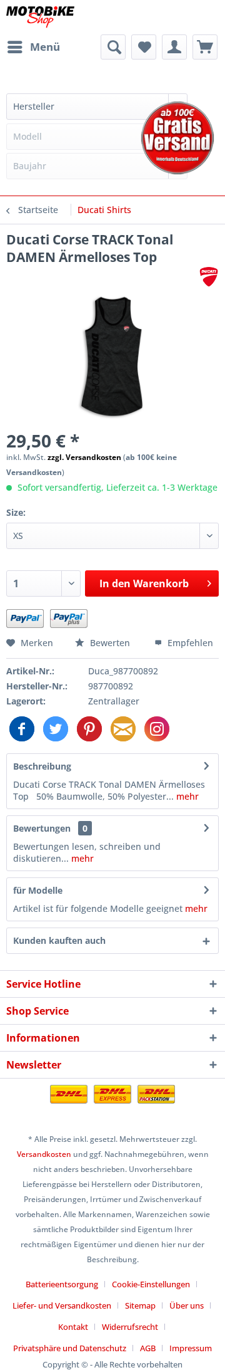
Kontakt (73, 1326)
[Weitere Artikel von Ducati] (209, 277)
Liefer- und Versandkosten (61, 1305)
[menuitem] (33, 47)
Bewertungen (42, 828)
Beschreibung (42, 766)
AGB (148, 1348)
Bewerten (110, 643)
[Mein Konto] (174, 47)
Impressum (190, 1348)
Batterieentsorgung (62, 1284)
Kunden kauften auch (59, 940)
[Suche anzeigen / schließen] (113, 47)
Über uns (186, 1305)
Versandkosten (44, 1154)
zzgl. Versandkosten (84, 457)
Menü (45, 46)
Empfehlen (189, 643)
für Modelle (37, 890)
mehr (186, 796)
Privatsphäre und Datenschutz (69, 1348)
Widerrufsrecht (130, 1326)
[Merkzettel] (143, 47)
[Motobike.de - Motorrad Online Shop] (40, 17)
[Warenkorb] (205, 47)
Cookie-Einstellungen (151, 1284)
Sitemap (140, 1305)
